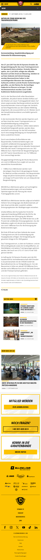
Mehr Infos (20, 452)
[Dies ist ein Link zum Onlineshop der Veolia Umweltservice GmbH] (33, 486)
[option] (20, 372)
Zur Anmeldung (20, 407)
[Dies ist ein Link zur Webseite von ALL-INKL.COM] (20, 468)
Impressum (21, 540)
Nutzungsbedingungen (20, 553)
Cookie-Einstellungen (20, 556)
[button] (31, 4)
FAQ (20, 543)
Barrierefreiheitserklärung (21, 537)
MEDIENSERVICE (20, 517)
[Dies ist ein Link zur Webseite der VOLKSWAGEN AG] (16, 489)
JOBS (20, 521)
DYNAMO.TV (20, 509)
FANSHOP (20, 513)
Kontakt (20, 546)
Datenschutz (20, 549)
